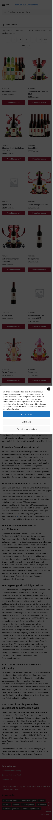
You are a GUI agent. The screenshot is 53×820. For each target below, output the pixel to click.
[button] (49, 389)
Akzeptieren (26, 414)
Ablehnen (26, 421)
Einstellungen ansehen (27, 429)
